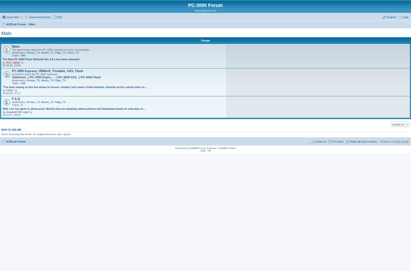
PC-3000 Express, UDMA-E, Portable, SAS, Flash (47, 71)
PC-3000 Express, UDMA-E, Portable (42, 77)
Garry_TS (73, 52)
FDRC (10, 90)
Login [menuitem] (405, 17)
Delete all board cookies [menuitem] (363, 141)
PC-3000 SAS (67, 77)
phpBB (193, 148)
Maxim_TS (47, 52)
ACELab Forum (16, 24)
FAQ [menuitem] (59, 17)
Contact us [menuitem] (320, 141)
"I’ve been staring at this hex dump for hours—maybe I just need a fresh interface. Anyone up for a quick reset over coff (75, 87)
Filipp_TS (60, 52)
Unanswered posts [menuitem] (40, 17)
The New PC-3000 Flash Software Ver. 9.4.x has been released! (41, 59)
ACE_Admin (13, 62)
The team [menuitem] (338, 141)
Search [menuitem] (407, 25)
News (16, 46)
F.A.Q (16, 99)
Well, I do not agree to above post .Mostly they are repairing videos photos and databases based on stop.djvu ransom (75, 108)
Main (32, 24)
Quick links (13, 17)
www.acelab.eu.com (205, 10)
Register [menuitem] (391, 17)
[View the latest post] (22, 62)
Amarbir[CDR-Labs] (17, 112)
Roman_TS (33, 52)
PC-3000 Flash (91, 77)
